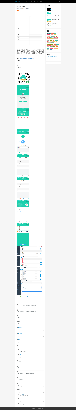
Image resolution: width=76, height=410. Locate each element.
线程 (54, 48)
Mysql (51, 40)
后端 (31, 1)
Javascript (56, 37)
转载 (57, 48)
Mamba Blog (18, 1)
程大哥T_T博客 (53, 56)
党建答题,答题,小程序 (50, 44)
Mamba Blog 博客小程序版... (55, 15)
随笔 (48, 49)
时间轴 (37, 1)
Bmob (55, 33)
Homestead (52, 37)
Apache (52, 33)
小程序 (21, 8)
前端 (34, 1)
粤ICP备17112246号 (41, 408)
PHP (28, 1)
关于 (44, 1)
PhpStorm (56, 40)
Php (53, 40)
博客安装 (41, 1)
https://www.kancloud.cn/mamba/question (27, 58)
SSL (48, 41)
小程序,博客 (49, 45)
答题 (48, 48)
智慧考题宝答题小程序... (55, 23)
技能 (57, 45)
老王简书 (56, 56)
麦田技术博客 (49, 56)
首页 (26, 1)
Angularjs (49, 33)
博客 (54, 44)
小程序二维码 (53, 45)
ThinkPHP (51, 41)
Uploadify (55, 41)
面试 (50, 49)
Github (48, 37)
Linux (48, 40)
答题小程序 (51, 48)
